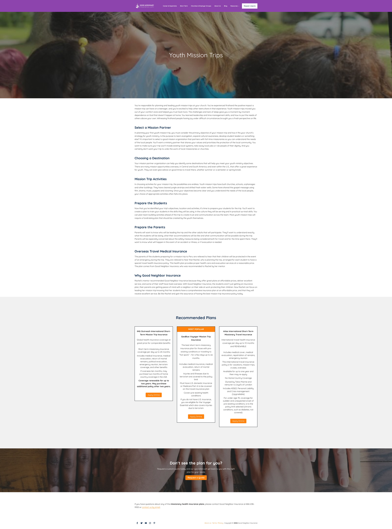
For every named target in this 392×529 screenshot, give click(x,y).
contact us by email (151, 507)
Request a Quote (196, 477)
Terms (214, 523)
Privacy (220, 523)
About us (207, 523)
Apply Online (154, 395)
